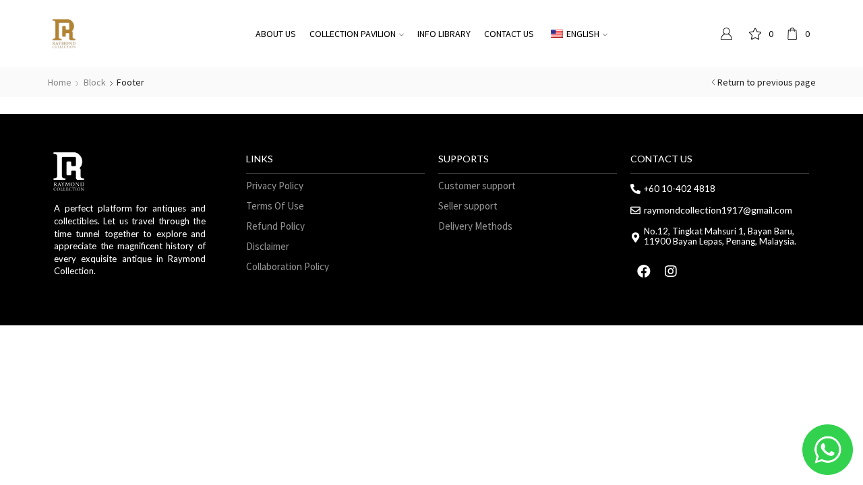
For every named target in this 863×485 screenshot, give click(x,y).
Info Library (444, 34)
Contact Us (509, 34)
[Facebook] (643, 271)
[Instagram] (670, 271)
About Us (276, 34)
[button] (274, 186)
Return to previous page (766, 82)
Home (59, 82)
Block (95, 82)
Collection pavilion (352, 34)
